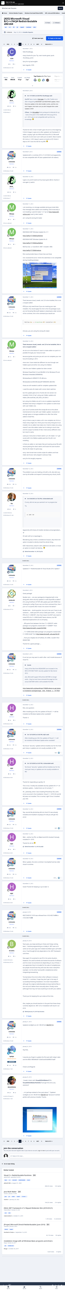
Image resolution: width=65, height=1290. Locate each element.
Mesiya (11, 214)
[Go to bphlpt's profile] (43, 80)
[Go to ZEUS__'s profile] (12, 94)
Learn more (3, 3)
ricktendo (9, 32)
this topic (41, 99)
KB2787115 (49, 1025)
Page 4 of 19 (48, 44)
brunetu (11, 951)
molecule (12, 600)
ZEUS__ (12, 101)
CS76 (11, 58)
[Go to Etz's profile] (12, 497)
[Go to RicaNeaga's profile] (39, 80)
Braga (5, 1243)
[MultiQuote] (23, 69)
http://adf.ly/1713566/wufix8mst (33, 243)
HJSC (11, 715)
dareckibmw (12, 1087)
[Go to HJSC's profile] (12, 708)
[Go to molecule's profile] (12, 593)
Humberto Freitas (9, 1232)
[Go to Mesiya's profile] (12, 207)
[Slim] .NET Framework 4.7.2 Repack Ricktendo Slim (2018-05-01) (28, 1208)
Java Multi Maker (10, 1192)
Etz (12, 503)
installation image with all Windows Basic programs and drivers (28, 1241)
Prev (8, 44)
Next (37, 44)
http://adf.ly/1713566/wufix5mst (33, 236)
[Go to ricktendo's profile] (5, 32)
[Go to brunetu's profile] (12, 944)
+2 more (23, 1196)
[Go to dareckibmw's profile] (12, 1080)
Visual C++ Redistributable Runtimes (18, 1175)
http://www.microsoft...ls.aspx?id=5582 (34, 628)
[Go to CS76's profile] (12, 52)
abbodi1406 (7, 1177)
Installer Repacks (28, 32)
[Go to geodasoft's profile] (47, 80)
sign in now (41, 1150)
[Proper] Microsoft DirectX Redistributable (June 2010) (24, 1224)
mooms (6, 1193)
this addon (35, 112)
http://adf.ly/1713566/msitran (32, 250)
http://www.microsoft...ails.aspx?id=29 (47, 634)
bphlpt (12, 1056)
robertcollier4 (7, 1210)
